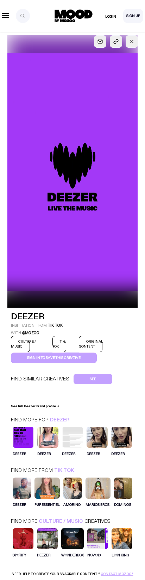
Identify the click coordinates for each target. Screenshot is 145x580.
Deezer (59, 419)
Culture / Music (61, 521)
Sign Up (133, 15)
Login (110, 16)
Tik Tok (64, 470)
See (93, 379)
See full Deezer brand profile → (35, 406)
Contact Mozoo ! (117, 574)
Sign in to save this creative (54, 357)
